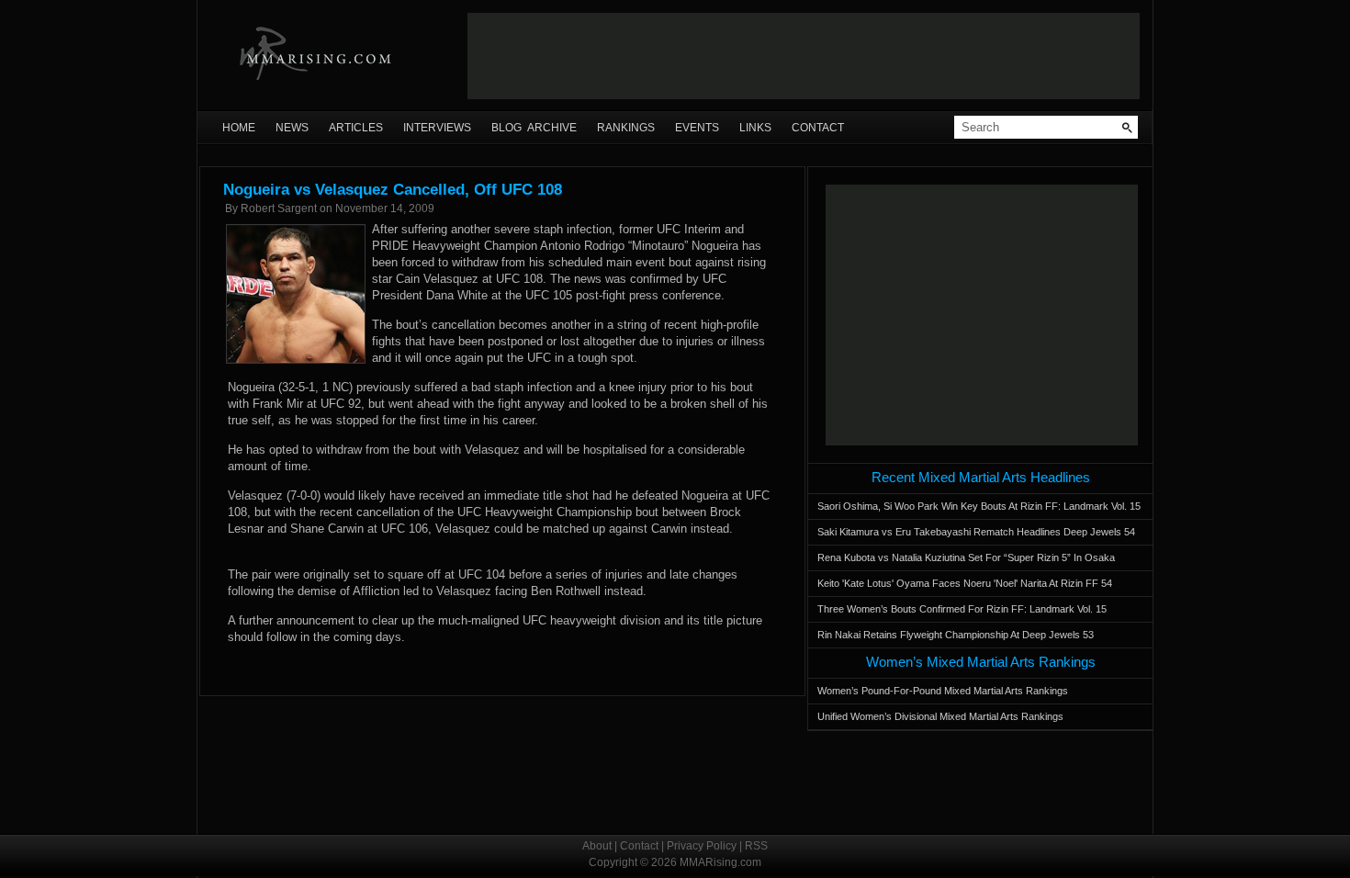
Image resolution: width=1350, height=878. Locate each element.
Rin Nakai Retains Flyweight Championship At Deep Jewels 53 (955, 634)
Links (755, 127)
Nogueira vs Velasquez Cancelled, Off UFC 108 (392, 189)
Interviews (437, 127)
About (597, 845)
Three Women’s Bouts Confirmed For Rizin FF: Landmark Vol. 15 (962, 608)
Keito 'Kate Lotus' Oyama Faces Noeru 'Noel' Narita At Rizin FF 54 (964, 583)
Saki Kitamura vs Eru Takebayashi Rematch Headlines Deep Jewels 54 (976, 531)
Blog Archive (534, 127)
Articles (356, 127)
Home (238, 127)
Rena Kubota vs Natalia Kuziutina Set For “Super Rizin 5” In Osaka (966, 557)
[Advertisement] (803, 56)
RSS (756, 845)
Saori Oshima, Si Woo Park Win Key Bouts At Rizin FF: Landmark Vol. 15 (979, 506)
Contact (818, 127)
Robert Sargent (279, 208)
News (292, 127)
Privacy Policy (702, 845)
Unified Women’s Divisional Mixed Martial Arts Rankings (940, 716)
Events (697, 127)
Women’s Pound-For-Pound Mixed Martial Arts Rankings (942, 690)
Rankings (626, 127)
